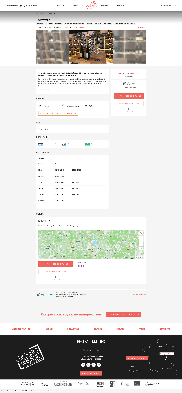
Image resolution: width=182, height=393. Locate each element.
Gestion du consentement (38, 391)
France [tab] (131, 366)
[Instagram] (88, 365)
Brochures (49, 329)
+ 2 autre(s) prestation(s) (128, 87)
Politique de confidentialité (21, 391)
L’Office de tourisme (21, 329)
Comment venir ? (137, 358)
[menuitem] (61, 5)
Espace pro (165, 329)
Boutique (98, 329)
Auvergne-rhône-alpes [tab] (136, 371)
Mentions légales (6, 391)
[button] (165, 4)
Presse (142, 329)
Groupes (120, 329)
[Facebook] (83, 365)
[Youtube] (99, 365)
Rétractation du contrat (54, 391)
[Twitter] (93, 365)
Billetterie (74, 329)
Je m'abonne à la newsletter (123, 314)
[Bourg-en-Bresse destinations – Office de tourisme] (30, 369)
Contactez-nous (91, 373)
